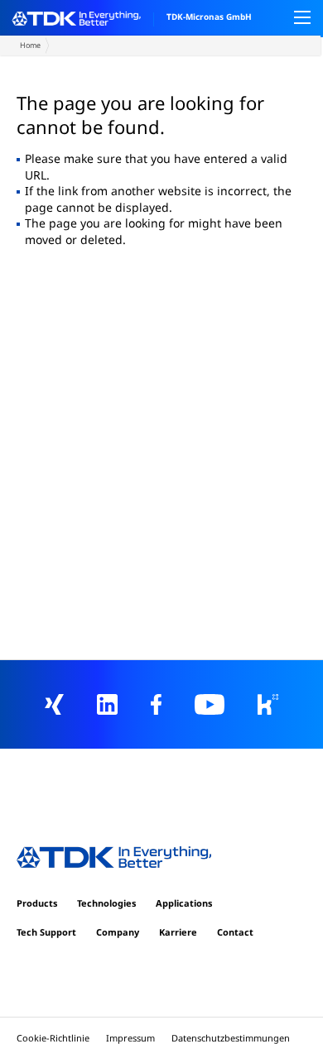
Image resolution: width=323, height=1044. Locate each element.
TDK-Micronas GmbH (209, 16)
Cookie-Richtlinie (53, 1038)
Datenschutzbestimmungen (230, 1038)
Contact (235, 932)
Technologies (106, 903)
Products (37, 903)
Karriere (178, 932)
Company (117, 932)
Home (30, 45)
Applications (184, 903)
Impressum (130, 1038)
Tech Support (46, 932)
